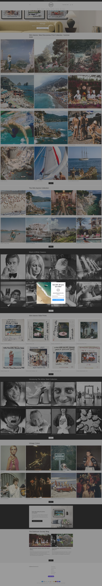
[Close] (64, 283)
